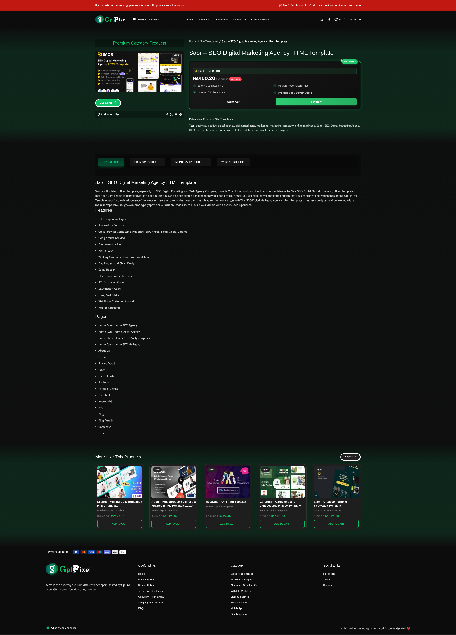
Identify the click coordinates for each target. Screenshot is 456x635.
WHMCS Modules (241, 591)
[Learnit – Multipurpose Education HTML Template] (119, 482)
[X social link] (171, 114)
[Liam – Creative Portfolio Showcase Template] (336, 482)
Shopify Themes (240, 596)
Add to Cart (233, 101)
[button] (119, 524)
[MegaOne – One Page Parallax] (228, 482)
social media (266, 130)
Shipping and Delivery (150, 602)
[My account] (328, 19)
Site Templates (209, 41)
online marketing (305, 125)
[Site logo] (110, 19)
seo (212, 130)
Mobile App (237, 608)
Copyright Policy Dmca (151, 596)
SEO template (242, 130)
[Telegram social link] (180, 114)
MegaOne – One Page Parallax (226, 501)
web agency (282, 130)
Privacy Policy (146, 579)
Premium (208, 119)
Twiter (326, 579)
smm (255, 130)
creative (212, 125)
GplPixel (126, 585)
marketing (262, 125)
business (201, 125)
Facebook (329, 573)
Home (192, 41)
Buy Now (316, 101)
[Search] (321, 19)
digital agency (226, 125)
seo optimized (223, 130)
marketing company (282, 125)
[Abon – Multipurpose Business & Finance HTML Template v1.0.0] (173, 482)
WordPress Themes (242, 573)
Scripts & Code (239, 602)
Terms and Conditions (150, 591)
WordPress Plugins (241, 579)
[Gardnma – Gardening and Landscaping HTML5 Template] (282, 482)
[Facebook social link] (167, 114)
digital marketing (245, 125)
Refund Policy (146, 585)
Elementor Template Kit (244, 585)
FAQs (141, 608)
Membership (103, 510)
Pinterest (328, 585)
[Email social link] (176, 114)
